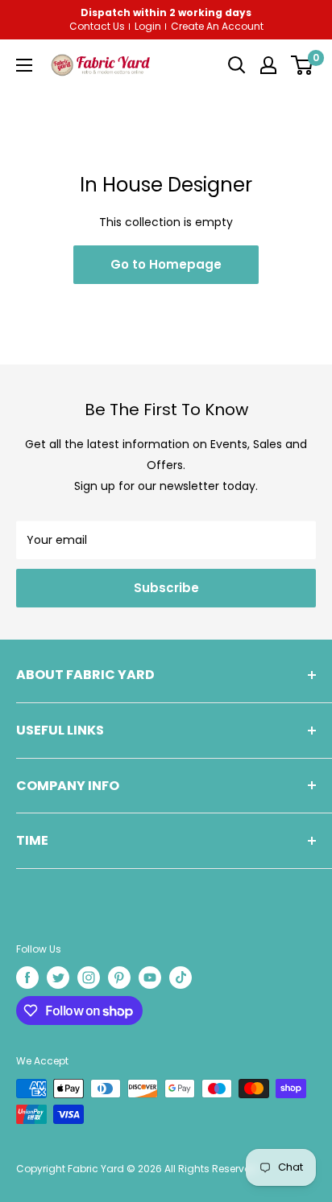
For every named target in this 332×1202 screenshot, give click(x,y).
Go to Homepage (166, 264)
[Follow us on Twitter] (58, 977)
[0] (302, 65)
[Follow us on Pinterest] (119, 977)
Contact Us (97, 26)
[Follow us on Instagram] (88, 977)
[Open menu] (24, 65)
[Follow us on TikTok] (180, 977)
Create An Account (217, 26)
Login (148, 26)
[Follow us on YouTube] (150, 977)
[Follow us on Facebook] (27, 977)
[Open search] (237, 65)
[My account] (268, 65)
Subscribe (166, 587)
